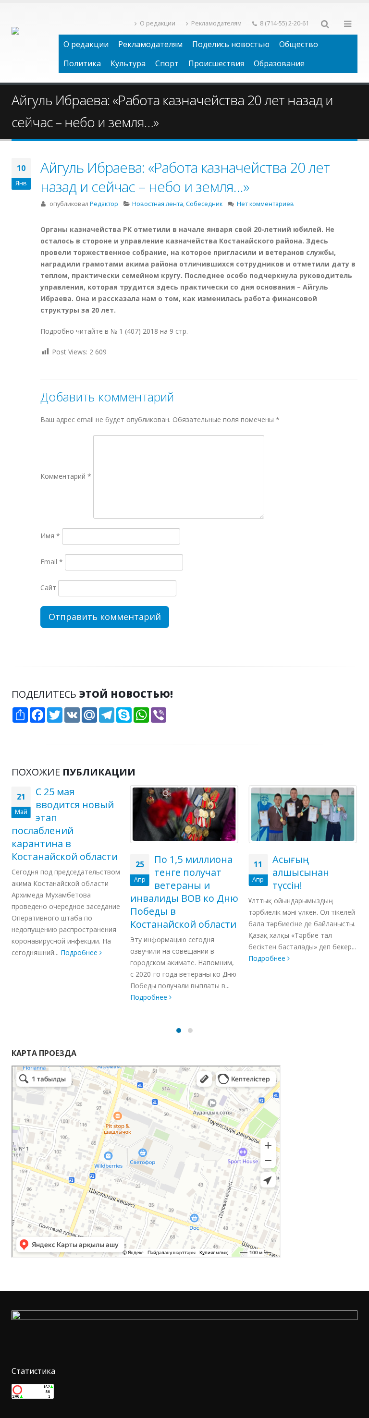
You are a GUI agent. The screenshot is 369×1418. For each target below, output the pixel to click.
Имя (50, 535)
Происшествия (216, 63)
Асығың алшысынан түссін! (300, 872)
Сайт (48, 587)
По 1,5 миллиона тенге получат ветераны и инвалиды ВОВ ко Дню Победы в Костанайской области (184, 892)
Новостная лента (157, 204)
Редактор (104, 204)
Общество (298, 44)
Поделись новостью (231, 44)
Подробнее (80, 952)
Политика (82, 63)
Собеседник (204, 204)
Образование (279, 63)
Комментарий (65, 476)
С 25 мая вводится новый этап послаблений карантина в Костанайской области (65, 824)
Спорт (167, 63)
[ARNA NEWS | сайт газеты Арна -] (35, 43)
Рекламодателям (216, 23)
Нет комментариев (265, 204)
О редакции (157, 23)
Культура (128, 63)
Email (51, 561)
